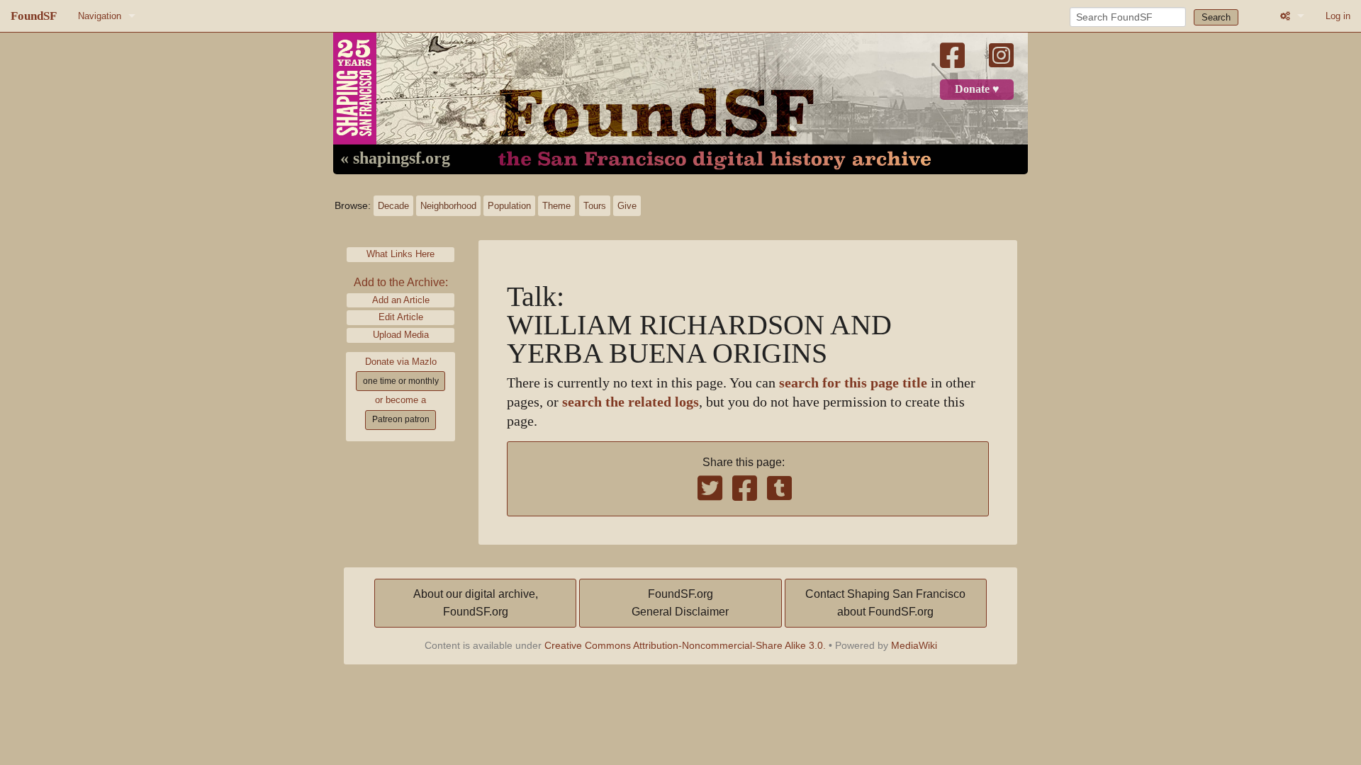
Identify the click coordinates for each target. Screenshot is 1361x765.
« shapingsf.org (395, 158)
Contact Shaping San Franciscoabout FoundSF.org (885, 603)
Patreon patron (401, 419)
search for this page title (853, 383)
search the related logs (630, 402)
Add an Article (401, 300)
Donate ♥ (977, 89)
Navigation (99, 16)
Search (1216, 17)
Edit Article (401, 317)
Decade (393, 205)
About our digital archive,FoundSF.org (475, 603)
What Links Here (400, 254)
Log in (1338, 16)
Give (627, 205)
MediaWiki (914, 645)
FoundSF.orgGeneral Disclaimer (680, 603)
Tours (594, 205)
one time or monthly (401, 381)
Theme (556, 205)
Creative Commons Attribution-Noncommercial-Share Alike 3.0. (685, 645)
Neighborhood (448, 205)
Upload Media (401, 334)
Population (509, 205)
